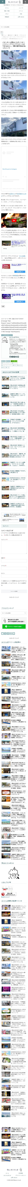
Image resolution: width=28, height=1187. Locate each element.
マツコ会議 (22, 256)
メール (3, 565)
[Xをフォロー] (12, 357)
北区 (4, 361)
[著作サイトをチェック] (10, 357)
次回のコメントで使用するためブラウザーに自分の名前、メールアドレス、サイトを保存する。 (14, 583)
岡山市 (8, 361)
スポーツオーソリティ (7, 365)
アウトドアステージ (7, 363)
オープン (15, 363)
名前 (3, 558)
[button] (26, 27)
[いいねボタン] (3, 306)
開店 (4, 367)
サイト (3, 573)
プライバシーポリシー (20, 1175)
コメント (4, 539)
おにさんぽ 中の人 (14, 337)
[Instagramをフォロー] (16, 357)
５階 (8, 367)
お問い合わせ (14, 1177)
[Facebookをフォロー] (14, 357)
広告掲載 (21, 1173)
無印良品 (15, 275)
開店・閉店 (14, 361)
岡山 (15, 365)
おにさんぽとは (7, 1175)
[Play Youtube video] (14, 220)
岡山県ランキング (5, 897)
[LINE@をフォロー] (18, 357)
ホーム (7, 1173)
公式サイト (13, 193)
